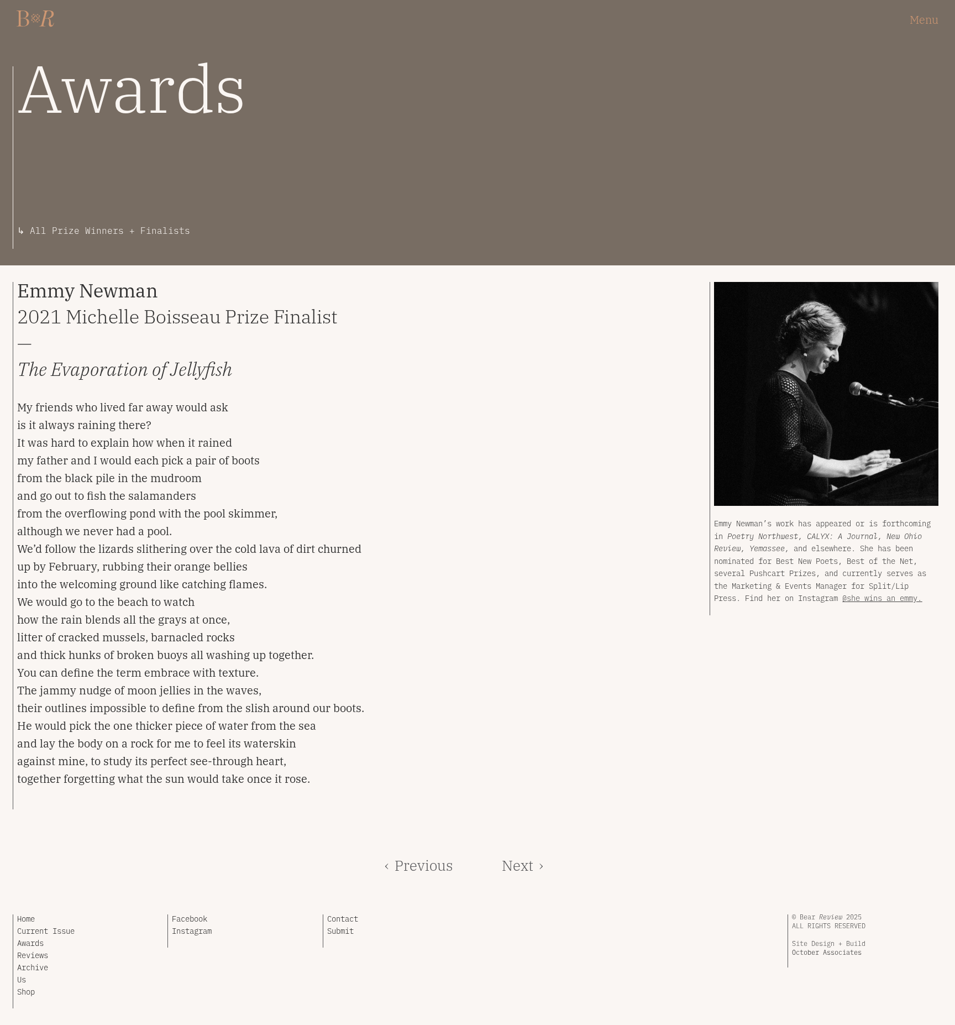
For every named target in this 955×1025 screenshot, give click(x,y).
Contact (342, 918)
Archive (32, 966)
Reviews (32, 954)
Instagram (192, 930)
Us (21, 979)
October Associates (827, 952)
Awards (30, 942)
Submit (340, 930)
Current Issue (46, 930)
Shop (26, 991)
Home (26, 918)
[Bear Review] (36, 19)
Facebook (189, 918)
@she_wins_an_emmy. (882, 597)
